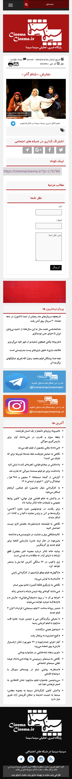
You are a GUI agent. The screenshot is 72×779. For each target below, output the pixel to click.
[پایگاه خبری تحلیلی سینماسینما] (36, 34)
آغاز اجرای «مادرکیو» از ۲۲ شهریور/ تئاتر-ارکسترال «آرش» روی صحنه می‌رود (33, 644)
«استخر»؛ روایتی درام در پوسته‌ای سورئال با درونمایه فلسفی (33, 671)
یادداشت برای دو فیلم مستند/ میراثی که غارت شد (34, 471)
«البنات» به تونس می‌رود (47, 579)
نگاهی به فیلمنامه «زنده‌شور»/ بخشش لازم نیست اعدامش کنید (33, 526)
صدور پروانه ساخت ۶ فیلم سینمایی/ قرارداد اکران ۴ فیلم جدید (33, 610)
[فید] (51, 759)
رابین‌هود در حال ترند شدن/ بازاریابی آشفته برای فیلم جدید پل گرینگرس (33, 543)
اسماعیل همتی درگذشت (47, 629)
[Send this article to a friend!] (16, 64)
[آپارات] (31, 759)
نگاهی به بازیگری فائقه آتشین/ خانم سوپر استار (36, 585)
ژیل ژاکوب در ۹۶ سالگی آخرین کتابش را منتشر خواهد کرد (33, 564)
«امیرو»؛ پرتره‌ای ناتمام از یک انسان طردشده (38, 431)
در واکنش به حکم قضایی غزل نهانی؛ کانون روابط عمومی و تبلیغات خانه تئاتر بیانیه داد (33, 500)
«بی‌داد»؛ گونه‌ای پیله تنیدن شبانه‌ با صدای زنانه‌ (36, 591)
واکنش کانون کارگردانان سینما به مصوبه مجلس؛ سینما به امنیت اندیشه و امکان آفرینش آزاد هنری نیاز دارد (33, 694)
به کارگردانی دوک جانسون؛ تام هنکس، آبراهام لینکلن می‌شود (33, 490)
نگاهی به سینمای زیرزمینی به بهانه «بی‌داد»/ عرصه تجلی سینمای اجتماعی (33, 661)
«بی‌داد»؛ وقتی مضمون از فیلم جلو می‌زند (39, 448)
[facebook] (49, 150)
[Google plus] (38, 150)
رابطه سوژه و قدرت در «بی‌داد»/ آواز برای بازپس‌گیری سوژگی (33, 439)
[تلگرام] (21, 759)
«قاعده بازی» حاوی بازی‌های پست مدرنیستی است (35, 350)
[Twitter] (60, 150)
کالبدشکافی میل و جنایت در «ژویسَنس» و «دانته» (34, 534)
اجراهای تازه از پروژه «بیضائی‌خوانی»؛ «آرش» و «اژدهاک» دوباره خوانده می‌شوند (33, 600)
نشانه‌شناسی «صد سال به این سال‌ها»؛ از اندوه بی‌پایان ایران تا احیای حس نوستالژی (33, 331)
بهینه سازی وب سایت (31, 775)
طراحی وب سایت (52, 775)
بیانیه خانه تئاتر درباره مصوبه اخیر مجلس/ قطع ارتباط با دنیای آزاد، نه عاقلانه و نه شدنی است (33, 553)
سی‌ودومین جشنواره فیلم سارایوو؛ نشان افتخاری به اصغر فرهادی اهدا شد (33, 682)
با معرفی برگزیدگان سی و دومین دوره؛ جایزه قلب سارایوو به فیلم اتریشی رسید (33, 621)
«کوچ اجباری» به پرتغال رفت (45, 636)
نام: (60, 206)
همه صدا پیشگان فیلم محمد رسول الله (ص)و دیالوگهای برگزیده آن (33, 360)
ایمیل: (59, 220)
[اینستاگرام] (41, 759)
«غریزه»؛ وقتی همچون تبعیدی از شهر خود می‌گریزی (34, 342)
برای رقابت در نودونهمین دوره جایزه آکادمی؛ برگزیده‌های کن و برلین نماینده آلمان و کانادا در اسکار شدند (33, 513)
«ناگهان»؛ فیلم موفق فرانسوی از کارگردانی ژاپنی (35, 572)
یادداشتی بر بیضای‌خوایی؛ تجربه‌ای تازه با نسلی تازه (34, 465)
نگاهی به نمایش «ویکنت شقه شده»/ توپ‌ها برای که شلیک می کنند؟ (33, 456)
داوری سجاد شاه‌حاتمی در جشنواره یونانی (39, 652)
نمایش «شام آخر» (36, 74)
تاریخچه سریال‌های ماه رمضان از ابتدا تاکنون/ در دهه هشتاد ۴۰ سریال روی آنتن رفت (33, 318)
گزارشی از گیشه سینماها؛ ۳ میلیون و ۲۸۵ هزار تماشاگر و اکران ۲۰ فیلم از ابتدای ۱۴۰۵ (33, 479)
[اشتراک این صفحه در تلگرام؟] (27, 150)
